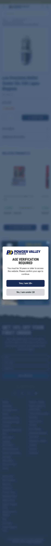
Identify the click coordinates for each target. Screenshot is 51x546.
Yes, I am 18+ (25, 283)
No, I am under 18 (26, 292)
